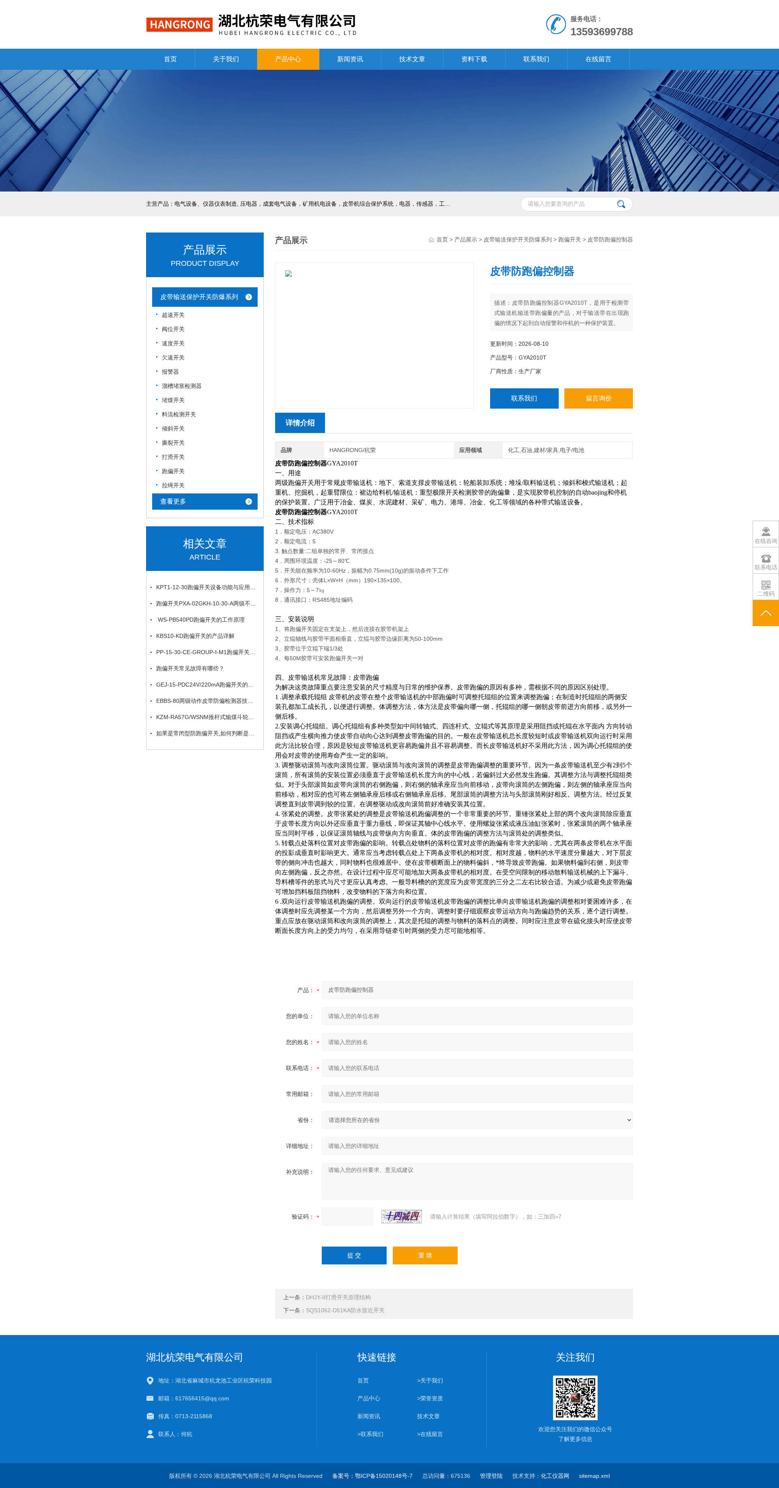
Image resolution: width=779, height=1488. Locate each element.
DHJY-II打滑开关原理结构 (338, 1297)
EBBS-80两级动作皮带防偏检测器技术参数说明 (207, 701)
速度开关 (173, 343)
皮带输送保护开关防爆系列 (199, 296)
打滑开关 (173, 457)
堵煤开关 (173, 400)
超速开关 (173, 315)
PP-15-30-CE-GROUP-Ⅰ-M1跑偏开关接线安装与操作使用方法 (207, 652)
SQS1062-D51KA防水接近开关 (345, 1310)
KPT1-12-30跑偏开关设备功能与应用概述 (207, 587)
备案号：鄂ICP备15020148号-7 (372, 1476)
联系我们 (536, 59)
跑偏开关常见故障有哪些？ (190, 668)
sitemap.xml (594, 1476)
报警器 (170, 371)
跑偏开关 (173, 471)
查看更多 (173, 501)
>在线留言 (430, 1434)
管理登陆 (491, 1476)
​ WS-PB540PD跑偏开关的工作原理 (200, 619)
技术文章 (412, 59)
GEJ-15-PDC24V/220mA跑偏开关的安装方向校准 (207, 684)
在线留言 (598, 59)
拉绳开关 (173, 485)
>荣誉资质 (430, 1398)
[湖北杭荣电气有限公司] (295, 8)
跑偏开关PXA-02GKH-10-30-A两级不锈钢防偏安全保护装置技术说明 (207, 603)
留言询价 (599, 398)
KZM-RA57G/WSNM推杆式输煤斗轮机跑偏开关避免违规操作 (207, 717)
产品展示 (465, 239)
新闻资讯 (350, 59)
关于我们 (226, 59)
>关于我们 (430, 1380)
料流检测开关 (179, 414)
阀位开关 (173, 329)
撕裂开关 (173, 442)
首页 (170, 59)
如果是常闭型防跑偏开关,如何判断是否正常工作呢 (207, 733)
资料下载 (474, 59)
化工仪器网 (555, 1476)
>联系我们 (370, 1434)
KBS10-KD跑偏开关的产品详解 (195, 636)
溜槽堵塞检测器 (182, 386)
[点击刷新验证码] (401, 1216)
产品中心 (288, 59)
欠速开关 (173, 357)
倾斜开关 (173, 428)
